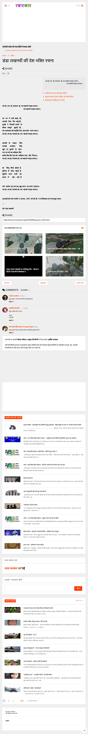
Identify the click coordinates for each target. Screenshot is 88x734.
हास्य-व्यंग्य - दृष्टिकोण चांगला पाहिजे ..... (34, 545)
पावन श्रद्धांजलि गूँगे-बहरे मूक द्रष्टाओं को (34, 491)
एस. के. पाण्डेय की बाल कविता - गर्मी (18, 249)
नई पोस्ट (7, 283)
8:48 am (36, 327)
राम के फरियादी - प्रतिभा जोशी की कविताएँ (35, 661)
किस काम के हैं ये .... (28, 478)
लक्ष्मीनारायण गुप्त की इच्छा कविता (56, 93)
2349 (22, 701)
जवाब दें (10, 301)
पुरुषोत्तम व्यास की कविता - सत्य (57, 272)
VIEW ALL (79, 600)
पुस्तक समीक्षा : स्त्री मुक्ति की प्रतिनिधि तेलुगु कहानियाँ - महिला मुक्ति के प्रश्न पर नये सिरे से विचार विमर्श (52, 425)
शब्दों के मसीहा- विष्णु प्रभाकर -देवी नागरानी (35, 621)
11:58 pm (25, 308)
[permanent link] (8, 73)
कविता (12, 56)
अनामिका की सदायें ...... (15, 308)
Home (4, 56)
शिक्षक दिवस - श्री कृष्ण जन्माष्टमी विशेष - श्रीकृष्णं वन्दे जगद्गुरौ (41, 531)
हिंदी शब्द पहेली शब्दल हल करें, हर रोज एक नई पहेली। (20, 50)
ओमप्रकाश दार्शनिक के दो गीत (55, 100)
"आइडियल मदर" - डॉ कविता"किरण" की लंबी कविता (37, 675)
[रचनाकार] (23, 6)
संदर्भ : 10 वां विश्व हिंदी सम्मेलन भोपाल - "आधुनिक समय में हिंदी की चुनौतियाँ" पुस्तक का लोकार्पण (49, 438)
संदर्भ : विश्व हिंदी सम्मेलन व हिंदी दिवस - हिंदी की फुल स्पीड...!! (40, 451)
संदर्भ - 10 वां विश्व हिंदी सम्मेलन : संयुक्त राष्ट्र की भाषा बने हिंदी (40, 518)
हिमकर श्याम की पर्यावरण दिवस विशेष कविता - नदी (63, 249)
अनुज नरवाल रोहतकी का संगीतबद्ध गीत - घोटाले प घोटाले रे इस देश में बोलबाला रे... (22, 270)
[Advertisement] (44, 26)
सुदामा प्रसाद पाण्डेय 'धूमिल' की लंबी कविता (59, 97)
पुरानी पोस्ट (80, 283)
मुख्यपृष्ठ (43, 283)
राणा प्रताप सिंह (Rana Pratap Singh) (21, 327)
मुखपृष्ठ (7, 720)
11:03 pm (22, 296)
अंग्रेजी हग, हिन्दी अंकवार (30, 505)
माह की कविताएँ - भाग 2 (29, 635)
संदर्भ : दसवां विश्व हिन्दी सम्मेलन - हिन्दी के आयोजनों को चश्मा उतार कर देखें (44, 465)
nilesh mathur (14, 296)
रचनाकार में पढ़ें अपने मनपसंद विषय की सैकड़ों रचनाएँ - (38, 608)
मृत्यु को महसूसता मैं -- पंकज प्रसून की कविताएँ (36, 648)
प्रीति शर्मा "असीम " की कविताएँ (32, 688)
